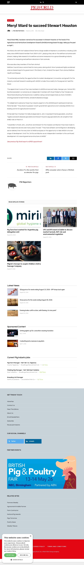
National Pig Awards (13, 514)
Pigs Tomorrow (12, 518)
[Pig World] (42, 8)
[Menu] (8, 2)
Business (10, 20)
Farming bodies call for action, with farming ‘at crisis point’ (38, 310)
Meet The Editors (12, 409)
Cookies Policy (38, 546)
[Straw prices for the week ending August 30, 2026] (12, 302)
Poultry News (11, 522)
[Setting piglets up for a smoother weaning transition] (12, 333)
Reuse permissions (13, 425)
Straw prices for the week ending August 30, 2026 (36, 300)
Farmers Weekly (12, 502)
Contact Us (11, 405)
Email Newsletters (13, 417)
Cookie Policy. (11, 551)
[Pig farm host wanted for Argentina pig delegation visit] (24, 217)
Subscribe (10, 421)
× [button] (30, 536)
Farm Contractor (12, 510)
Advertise (10, 401)
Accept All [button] (10, 555)
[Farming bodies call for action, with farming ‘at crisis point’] (12, 312)
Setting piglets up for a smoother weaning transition (36, 331)
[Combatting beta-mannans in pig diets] (12, 343)
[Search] (76, 2)
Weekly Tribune (12, 526)
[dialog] (17, 548)
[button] (17, 559)
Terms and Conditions (56, 546)
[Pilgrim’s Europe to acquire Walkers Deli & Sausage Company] (24, 251)
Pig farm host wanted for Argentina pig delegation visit (22, 231)
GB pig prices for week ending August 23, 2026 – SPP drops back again (42, 289)
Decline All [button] (24, 555)
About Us (10, 413)
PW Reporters (18, 31)
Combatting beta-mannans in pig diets (32, 341)
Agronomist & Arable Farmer (16, 506)
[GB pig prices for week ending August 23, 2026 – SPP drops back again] (12, 291)
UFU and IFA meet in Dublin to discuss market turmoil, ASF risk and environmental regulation (57, 232)
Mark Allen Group (48, 551)
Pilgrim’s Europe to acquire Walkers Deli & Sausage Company (24, 265)
